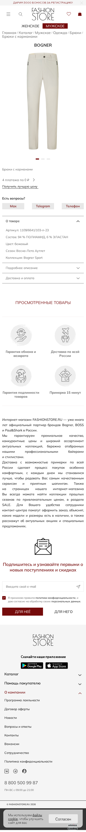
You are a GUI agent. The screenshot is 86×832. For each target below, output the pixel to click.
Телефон (73, 206)
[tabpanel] (43, 101)
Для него (63, 611)
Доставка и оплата (20, 278)
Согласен (63, 818)
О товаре (13, 221)
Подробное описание (22, 268)
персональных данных (65, 601)
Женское (30, 26)
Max (13, 206)
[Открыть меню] (8, 14)
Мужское (55, 26)
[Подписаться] (78, 586)
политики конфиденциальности (55, 597)
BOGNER (43, 45)
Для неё (22, 611)
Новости (10, 718)
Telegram (43, 206)
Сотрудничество (16, 753)
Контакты (11, 735)
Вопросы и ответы (17, 727)
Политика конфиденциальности (28, 761)
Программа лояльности (22, 700)
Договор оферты (17, 709)
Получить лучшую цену (20, 186)
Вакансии (11, 744)
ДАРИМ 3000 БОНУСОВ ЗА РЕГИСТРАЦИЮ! (43, 3)
